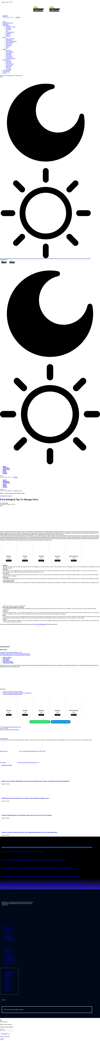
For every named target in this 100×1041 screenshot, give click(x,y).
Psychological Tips (16, 727)
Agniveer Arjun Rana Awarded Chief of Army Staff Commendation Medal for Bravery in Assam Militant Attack (29, 832)
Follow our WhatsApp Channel (41, 721)
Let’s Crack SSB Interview (40, 624)
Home (1, 493)
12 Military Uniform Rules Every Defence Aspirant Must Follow (15, 653)
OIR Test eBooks (7, 657)
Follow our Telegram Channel (61, 721)
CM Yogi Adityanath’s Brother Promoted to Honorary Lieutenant (23, 851)
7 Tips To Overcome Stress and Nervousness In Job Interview (17, 693)
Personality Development (6, 495)
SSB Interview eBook (8, 662)
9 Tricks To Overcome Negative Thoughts (12, 691)
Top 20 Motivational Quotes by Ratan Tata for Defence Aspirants (15, 655)
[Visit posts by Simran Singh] (3, 737)
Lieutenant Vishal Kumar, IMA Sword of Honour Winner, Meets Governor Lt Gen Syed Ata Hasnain (26, 815)
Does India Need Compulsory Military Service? (11, 652)
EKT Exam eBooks (8, 661)
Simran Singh (5, 503)
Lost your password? (5, 1036)
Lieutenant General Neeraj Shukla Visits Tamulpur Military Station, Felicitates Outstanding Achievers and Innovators (40, 876)
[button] (5, 16)
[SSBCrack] (8, 263)
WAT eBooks (6, 658)
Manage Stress (8, 727)
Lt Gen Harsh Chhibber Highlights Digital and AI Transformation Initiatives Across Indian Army (33, 860)
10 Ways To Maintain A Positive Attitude (12, 694)
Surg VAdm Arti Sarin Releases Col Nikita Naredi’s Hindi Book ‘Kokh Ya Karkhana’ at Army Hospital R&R (37, 868)
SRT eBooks (6, 660)
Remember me (5, 1034)
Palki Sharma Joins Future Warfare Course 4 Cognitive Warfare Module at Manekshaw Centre (25, 798)
